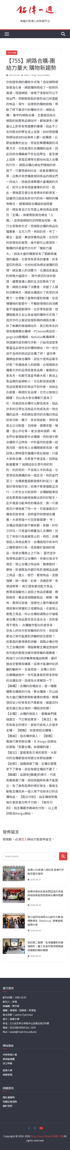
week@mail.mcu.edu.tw (23, 1031)
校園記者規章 (10, 1101)
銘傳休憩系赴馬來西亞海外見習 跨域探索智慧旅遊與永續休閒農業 (45, 895)
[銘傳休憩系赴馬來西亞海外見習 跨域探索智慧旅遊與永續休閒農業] (14, 899)
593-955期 (11, 52)
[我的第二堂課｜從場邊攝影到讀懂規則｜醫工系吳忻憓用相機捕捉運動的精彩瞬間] (14, 950)
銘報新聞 (7, 1074)
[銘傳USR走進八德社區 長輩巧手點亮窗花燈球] (14, 875)
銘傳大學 (7, 1070)
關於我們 (7, 1106)
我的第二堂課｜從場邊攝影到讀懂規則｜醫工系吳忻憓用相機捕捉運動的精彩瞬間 (45, 946)
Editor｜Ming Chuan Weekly (37, 75)
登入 (24, 839)
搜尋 (63, 856)
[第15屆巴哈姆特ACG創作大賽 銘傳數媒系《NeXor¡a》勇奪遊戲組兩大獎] (14, 924)
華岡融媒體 (9, 1059)
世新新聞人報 (10, 1054)
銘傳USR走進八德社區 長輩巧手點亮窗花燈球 (46, 871)
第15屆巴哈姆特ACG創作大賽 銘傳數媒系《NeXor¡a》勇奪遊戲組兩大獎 (45, 920)
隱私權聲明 (9, 1097)
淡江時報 (7, 1063)
